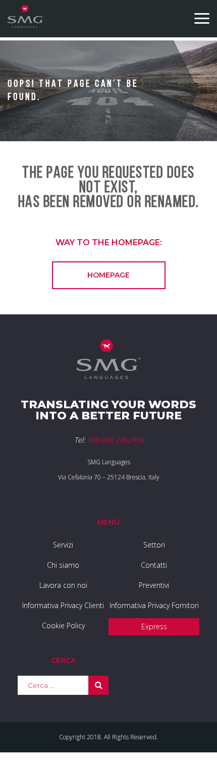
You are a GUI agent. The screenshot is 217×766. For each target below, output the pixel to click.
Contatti (154, 565)
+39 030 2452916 (115, 440)
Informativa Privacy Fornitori (154, 605)
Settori (154, 545)
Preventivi (154, 585)
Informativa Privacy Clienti (63, 605)
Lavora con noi (63, 585)
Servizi (63, 545)
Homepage (108, 275)
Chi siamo (63, 565)
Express (154, 626)
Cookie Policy (63, 625)
